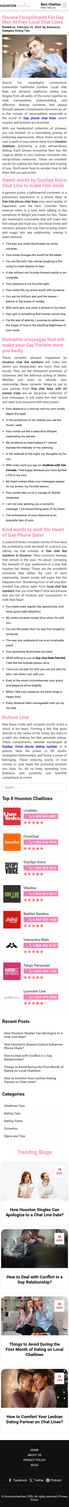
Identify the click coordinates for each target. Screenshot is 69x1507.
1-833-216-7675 (44, 842)
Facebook (20, 1480)
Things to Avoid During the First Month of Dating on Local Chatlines (33, 1068)
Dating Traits (13, 1121)
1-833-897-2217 (44, 894)
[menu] (64, 6)
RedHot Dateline (36, 914)
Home (34, 1450)
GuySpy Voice (35, 862)
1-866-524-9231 (44, 868)
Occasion (10, 1128)
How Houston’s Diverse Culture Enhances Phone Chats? (33, 1046)
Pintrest (55, 1480)
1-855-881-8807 (44, 816)
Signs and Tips (14, 1136)
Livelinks (31, 810)
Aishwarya (53, 27)
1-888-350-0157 (44, 945)
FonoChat (31, 836)
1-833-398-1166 (44, 971)
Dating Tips (22, 30)
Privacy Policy (34, 1460)
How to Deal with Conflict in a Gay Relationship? (28, 1057)
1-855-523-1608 (44, 919)
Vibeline (30, 888)
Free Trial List (51, 5)
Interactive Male (36, 940)
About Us (34, 1455)
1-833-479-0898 (44, 997)
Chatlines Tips (14, 1106)
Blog (34, 1465)
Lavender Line (35, 991)
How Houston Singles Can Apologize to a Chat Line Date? (33, 1035)
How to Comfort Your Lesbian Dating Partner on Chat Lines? (30, 1080)
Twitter (39, 1480)
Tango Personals (37, 965)
